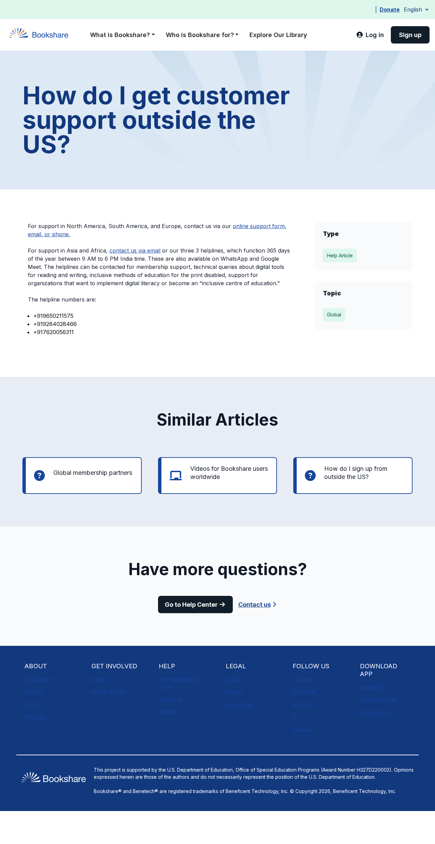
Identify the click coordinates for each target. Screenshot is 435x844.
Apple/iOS (371, 687)
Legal (232, 679)
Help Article (340, 255)
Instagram (303, 704)
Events (31, 704)
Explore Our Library (278, 34)
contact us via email (134, 250)
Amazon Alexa (376, 712)
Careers (33, 691)
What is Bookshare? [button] (120, 34)
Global (334, 314)
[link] (370, 35)
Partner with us (107, 691)
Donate (390, 9)
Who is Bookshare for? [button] (200, 34)
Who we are (38, 679)
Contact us (254, 604)
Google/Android (378, 699)
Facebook (304, 691)
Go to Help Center (191, 604)
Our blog (302, 679)
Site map (168, 711)
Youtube (302, 729)
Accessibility (239, 704)
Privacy (234, 691)
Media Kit (34, 717)
